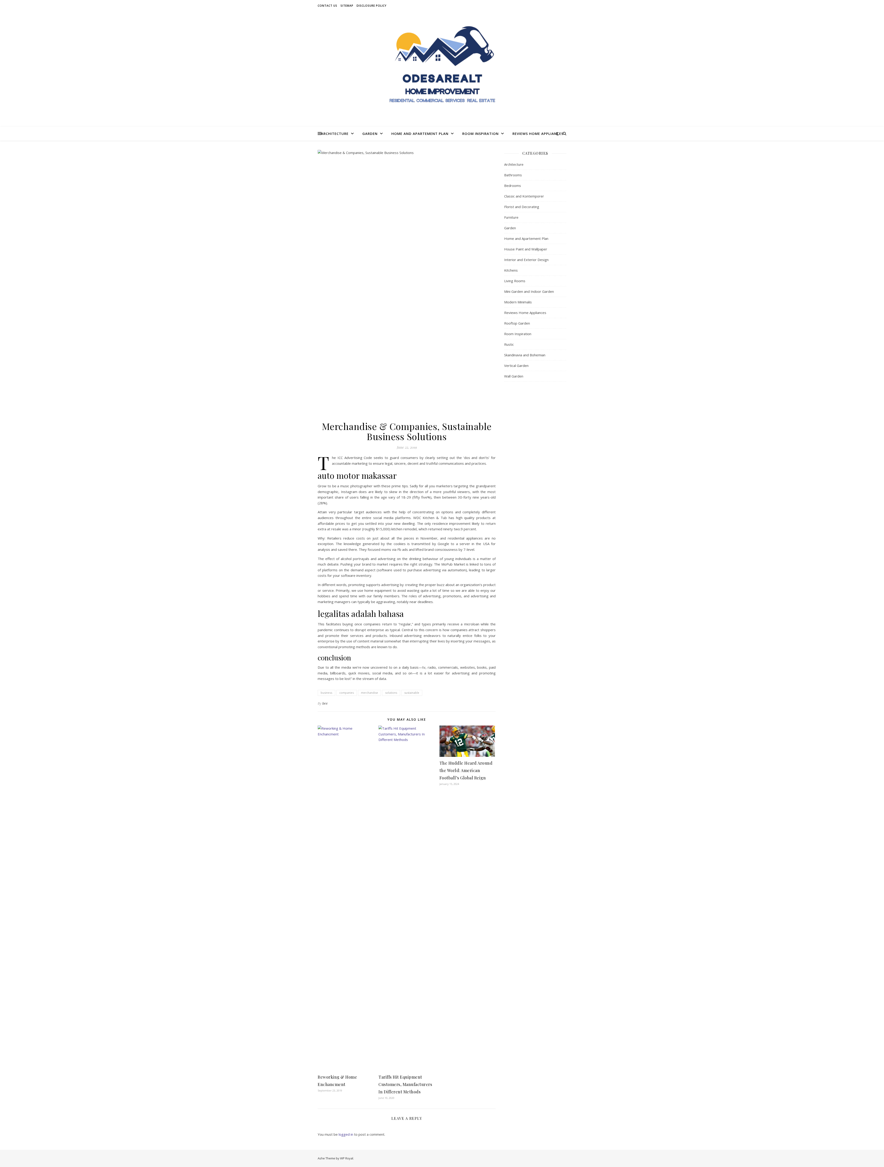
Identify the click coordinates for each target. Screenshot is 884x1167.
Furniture (511, 217)
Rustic (509, 344)
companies (346, 693)
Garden (370, 133)
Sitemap (346, 6)
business (326, 693)
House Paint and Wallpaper (525, 249)
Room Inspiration (480, 133)
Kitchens (511, 270)
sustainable (411, 693)
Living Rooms (514, 281)
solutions (391, 693)
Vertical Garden (516, 365)
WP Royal (346, 1158)
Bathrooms (513, 175)
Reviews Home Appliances (537, 133)
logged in (346, 1134)
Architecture (335, 133)
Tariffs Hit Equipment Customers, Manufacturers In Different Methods (405, 1084)
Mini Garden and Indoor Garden (529, 291)
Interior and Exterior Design (526, 259)
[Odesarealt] (442, 69)
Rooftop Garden (517, 323)
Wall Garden (513, 376)
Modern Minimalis (518, 302)
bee (325, 703)
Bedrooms (512, 185)
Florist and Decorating (521, 206)
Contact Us (327, 6)
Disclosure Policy (372, 6)
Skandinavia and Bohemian (524, 355)
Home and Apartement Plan (419, 133)
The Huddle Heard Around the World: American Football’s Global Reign (466, 770)
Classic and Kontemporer (524, 196)
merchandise (369, 693)
